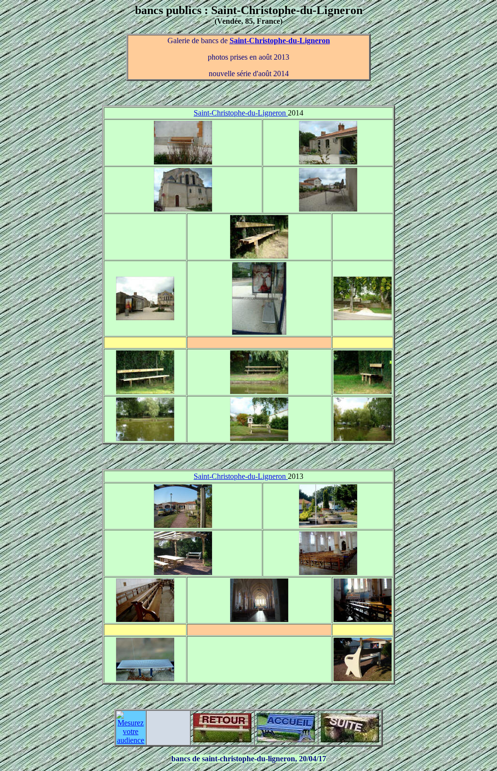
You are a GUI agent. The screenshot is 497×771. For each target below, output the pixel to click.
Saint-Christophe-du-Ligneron (280, 40)
